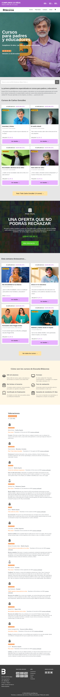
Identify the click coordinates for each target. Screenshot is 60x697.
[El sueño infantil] (44, 116)
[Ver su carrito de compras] (55, 10)
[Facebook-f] (49, 672)
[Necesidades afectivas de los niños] (15, 158)
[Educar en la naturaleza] (45, 275)
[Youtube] (51, 672)
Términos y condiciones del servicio (19, 694)
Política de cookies (44, 694)
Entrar (50, 9)
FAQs (31, 677)
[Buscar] (57, 82)
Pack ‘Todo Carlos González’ (15, 451)
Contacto (45, 9)
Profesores (32, 673)
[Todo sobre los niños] (44, 158)
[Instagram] (46, 672)
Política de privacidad (34, 694)
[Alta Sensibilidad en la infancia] (15, 275)
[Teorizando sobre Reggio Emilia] (15, 316)
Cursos (31, 9)
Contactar (32, 678)
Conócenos (33, 671)
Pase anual (37, 9)
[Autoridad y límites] (15, 116)
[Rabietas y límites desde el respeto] (45, 317)
